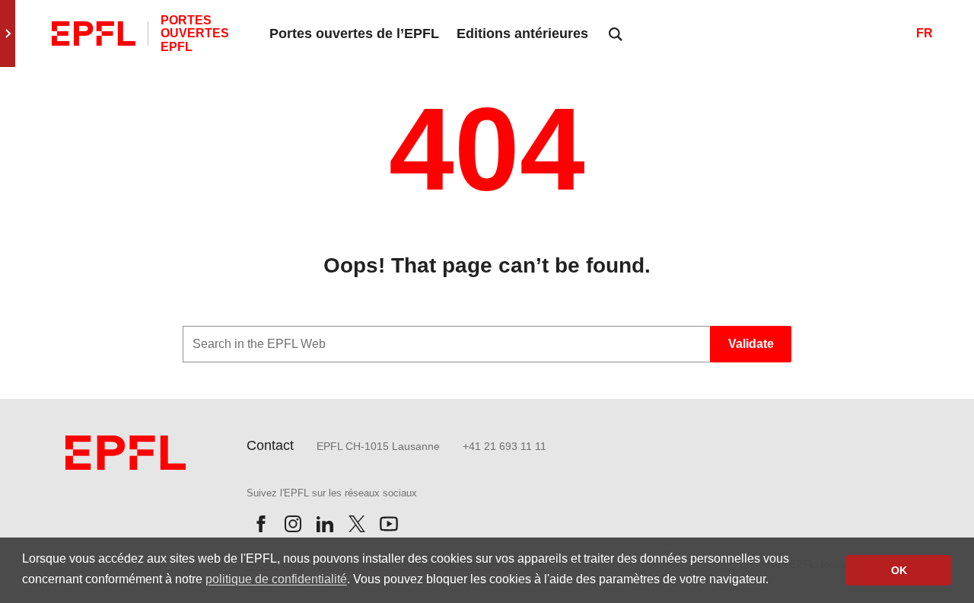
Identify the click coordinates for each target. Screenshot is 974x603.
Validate (751, 343)
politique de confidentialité (276, 579)
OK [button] (899, 570)
